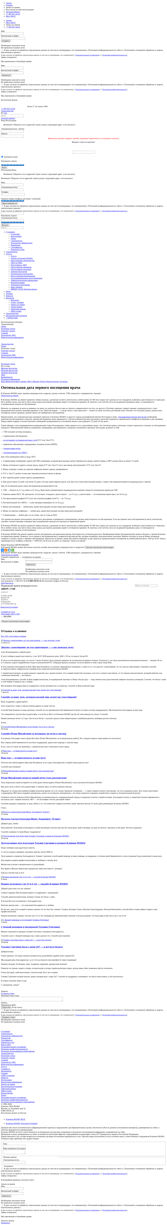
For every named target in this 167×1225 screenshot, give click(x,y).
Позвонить (5, 1223)
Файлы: (4, 1003)
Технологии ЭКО (8, 335)
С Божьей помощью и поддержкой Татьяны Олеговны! (30, 927)
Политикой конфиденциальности (114, 55)
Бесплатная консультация (11, 1086)
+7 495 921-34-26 (13, 14)
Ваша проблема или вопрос (14, 1149)
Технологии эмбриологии (12, 1036)
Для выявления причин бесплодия (132, 417)
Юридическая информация (12, 337)
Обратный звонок (8, 1089)
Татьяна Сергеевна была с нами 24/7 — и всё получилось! (32, 947)
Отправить (6, 41)
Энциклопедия (7, 111)
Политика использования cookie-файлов (18, 1051)
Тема (5, 1144)
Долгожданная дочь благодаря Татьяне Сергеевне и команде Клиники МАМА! (43, 843)
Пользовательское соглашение (13, 1047)
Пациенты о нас (7, 1042)
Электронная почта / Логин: (12, 129)
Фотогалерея (6, 1080)
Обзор (3, 326)
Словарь (4, 333)
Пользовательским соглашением (87, 55)
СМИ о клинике (8, 1075)
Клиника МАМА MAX (15, 1119)
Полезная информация (10, 379)
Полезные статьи (8, 329)
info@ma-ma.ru (7, 583)
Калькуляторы (7, 1093)
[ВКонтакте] (2, 550)
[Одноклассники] (5, 550)
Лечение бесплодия (9, 373)
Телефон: (5, 192)
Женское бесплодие (9, 368)
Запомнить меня (10, 157)
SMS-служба (6, 1091)
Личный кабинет (8, 118)
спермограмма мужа (11, 448)
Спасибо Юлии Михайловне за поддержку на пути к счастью (33, 733)
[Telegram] (9, 550)
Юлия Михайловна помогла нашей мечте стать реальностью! (34, 777)
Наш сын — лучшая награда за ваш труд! (23, 758)
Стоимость (5, 1069)
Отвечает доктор (8, 331)
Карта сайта (6, 1045)
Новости (4, 1078)
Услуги (4, 1067)
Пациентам (5, 1038)
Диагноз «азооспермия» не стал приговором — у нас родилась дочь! (37, 647)
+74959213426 (12, 318)
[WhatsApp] (12, 550)
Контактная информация (11, 1082)
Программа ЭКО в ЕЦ (10, 614)
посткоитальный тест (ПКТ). (15, 453)
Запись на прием (8, 1084)
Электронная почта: (9, 187)
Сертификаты (6, 1040)
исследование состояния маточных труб (20, 440)
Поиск (3, 1095)
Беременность (7, 377)
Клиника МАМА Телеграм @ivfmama (21, 1123)
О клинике (5, 1031)
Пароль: (4, 134)
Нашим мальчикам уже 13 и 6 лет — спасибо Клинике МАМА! (34, 884)
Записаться (6, 75)
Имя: (3, 182)
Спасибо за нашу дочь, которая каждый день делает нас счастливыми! (39, 697)
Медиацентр (6, 1071)
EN (5, 113)
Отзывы (9, 5)
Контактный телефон (10, 36)
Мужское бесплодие (9, 370)
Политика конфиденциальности (14, 1049)
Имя (3, 31)
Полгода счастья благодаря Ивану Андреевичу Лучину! (31, 819)
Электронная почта (11, 1160)
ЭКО (3, 375)
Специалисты (6, 1034)
